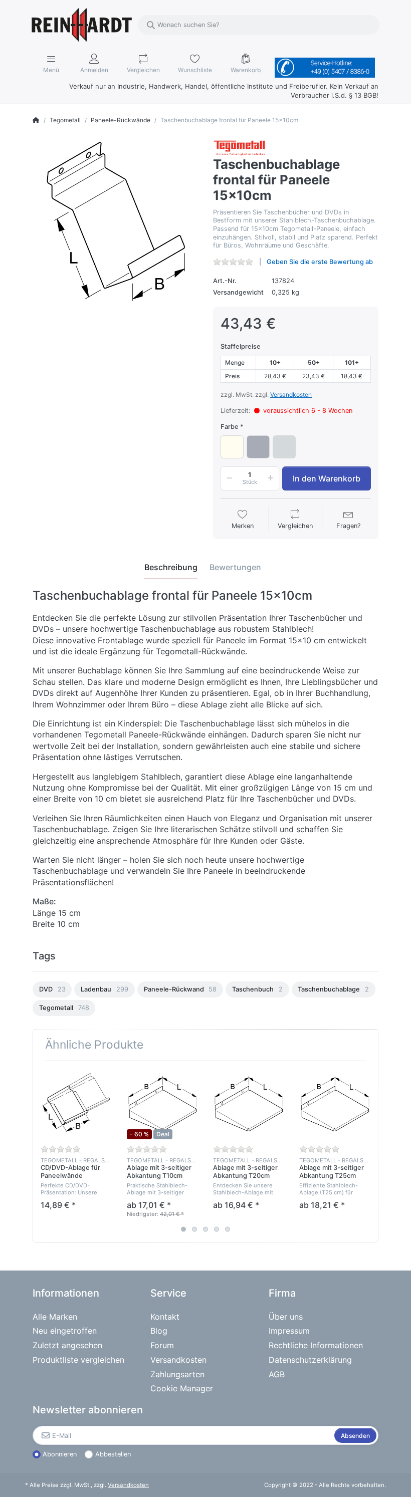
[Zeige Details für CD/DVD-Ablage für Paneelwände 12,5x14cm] (76, 1104)
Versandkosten (291, 394)
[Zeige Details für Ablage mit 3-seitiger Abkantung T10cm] (162, 1104)
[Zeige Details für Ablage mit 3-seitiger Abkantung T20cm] (248, 1104)
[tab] (170, 567)
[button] (227, 478)
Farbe (230, 426)
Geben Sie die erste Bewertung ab (320, 262)
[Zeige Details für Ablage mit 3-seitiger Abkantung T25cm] (334, 1104)
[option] (52, 989)
